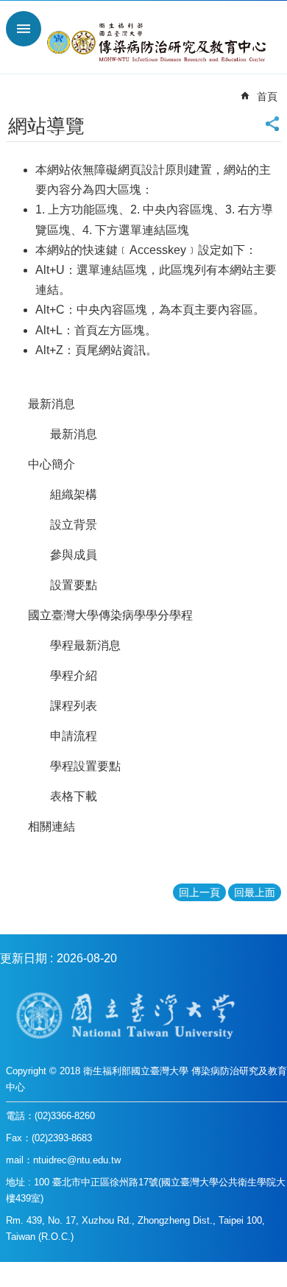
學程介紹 (73, 675)
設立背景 (73, 524)
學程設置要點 (85, 766)
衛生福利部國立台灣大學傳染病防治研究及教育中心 (158, 43)
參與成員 (73, 555)
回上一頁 (199, 892)
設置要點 (73, 585)
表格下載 (73, 796)
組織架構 (73, 494)
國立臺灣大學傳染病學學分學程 (110, 615)
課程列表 (73, 705)
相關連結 (51, 826)
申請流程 (73, 736)
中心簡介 (51, 464)
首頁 (267, 96)
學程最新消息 (85, 645)
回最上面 (254, 892)
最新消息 (51, 404)
